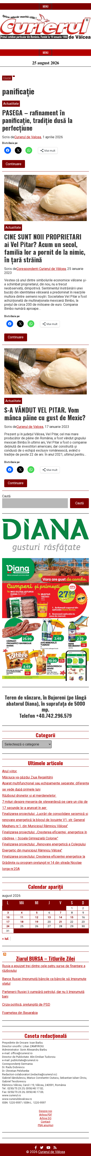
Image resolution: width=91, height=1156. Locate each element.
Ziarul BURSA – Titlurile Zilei (45, 958)
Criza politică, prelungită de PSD (26, 1005)
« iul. (5, 939)
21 (60, 921)
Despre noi (45, 1111)
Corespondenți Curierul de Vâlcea (41, 269)
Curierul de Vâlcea (51, 1152)
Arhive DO (45, 1118)
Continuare (15, 165)
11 (21, 917)
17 (7, 921)
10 (7, 917)
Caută (6, 496)
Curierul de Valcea (27, 137)
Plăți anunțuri (45, 1125)
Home (7, 77)
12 (36, 917)
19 (36, 921)
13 (49, 917)
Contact (45, 1121)
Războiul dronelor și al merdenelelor (29, 796)
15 (71, 917)
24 (7, 926)
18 (21, 921)
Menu (45, 6)
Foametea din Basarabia (20, 1013)
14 (60, 917)
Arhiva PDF (45, 1114)
